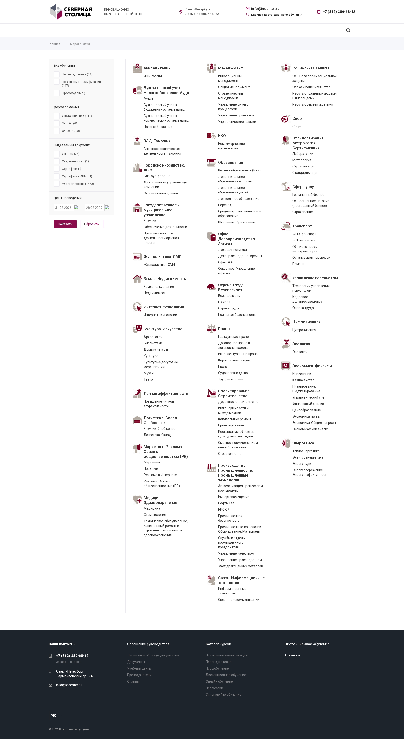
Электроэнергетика (307, 457)
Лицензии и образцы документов (153, 655)
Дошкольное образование (238, 198)
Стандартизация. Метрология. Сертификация (308, 143)
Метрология (301, 160)
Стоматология (155, 515)
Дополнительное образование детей (233, 190)
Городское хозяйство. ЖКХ (164, 167)
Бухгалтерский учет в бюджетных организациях (164, 107)
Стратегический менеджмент (230, 95)
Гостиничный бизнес (308, 195)
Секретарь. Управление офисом (236, 271)
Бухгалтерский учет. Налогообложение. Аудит (167, 90)
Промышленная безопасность (230, 518)
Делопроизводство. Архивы (240, 256)
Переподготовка (218, 662)
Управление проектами (236, 115)
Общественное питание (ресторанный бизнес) (310, 203)
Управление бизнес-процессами (233, 106)
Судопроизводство (233, 373)
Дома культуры (156, 349)
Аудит (148, 98)
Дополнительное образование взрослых (236, 179)
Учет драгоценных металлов (240, 566)
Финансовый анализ (308, 404)
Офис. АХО (226, 262)
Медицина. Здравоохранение (160, 500)
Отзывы (133, 681)
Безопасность (229, 296)
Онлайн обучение (219, 681)
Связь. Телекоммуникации (238, 599)
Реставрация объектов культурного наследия (236, 434)
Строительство (230, 453)
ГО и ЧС (224, 302)
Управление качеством (236, 553)
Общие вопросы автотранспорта (304, 249)
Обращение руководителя (148, 644)
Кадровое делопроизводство (307, 299)
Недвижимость (155, 293)
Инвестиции (301, 374)
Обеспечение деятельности (165, 227)
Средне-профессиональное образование (239, 213)
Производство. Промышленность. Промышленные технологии (235, 472)
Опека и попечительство (311, 87)
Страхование (302, 212)
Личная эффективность (166, 393)
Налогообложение (158, 127)
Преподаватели (139, 675)
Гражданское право (233, 337)
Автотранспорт (304, 234)
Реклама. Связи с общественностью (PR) (162, 483)
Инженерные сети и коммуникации (233, 410)
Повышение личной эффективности (159, 404)
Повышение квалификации (227, 655)
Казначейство (303, 380)
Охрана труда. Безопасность (231, 287)
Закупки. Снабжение (159, 428)
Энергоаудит (302, 464)
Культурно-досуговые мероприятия (161, 364)
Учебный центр (139, 668)
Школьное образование (236, 222)
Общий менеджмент (234, 87)
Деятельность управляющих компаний (166, 184)
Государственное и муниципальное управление (162, 210)
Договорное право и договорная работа (234, 345)
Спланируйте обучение (223, 694)
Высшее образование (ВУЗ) (239, 170)
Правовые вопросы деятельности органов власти (161, 237)
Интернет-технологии (164, 307)
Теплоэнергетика (306, 451)
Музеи (149, 373)
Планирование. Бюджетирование (306, 389)
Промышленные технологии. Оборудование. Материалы (240, 529)
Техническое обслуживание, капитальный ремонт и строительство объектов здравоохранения (166, 528)
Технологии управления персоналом (311, 288)
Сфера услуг (303, 187)
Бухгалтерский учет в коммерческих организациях (166, 118)
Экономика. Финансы (312, 366)
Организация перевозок (311, 257)
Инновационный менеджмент (230, 78)
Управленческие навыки (237, 122)
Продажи (151, 468)
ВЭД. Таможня (157, 141)
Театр (148, 379)
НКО (222, 136)
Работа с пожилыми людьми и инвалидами (314, 95)
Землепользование (159, 286)
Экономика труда (306, 416)
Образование (230, 162)
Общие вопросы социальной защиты (314, 78)
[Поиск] (348, 30)
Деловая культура (232, 249)
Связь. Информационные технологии (241, 580)
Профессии (214, 688)
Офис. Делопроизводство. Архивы (237, 239)
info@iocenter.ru (265, 9)
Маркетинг (152, 462)
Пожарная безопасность (237, 315)
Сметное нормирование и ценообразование (238, 445)
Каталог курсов (218, 644)
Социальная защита (311, 68)
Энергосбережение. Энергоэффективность (310, 472)
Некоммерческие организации (231, 146)
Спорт (298, 118)
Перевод (225, 205)
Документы (136, 662)
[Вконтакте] (53, 715)
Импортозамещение (233, 497)
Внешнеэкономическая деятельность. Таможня (162, 151)
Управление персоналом (315, 278)
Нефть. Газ (226, 503)
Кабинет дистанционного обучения (276, 14)
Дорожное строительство (238, 402)
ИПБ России (153, 76)
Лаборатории (302, 154)
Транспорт (302, 226)
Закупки (150, 220)
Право (224, 329)
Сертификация (303, 166)
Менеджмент (230, 68)
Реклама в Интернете (160, 475)
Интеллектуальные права (238, 354)
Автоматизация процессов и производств (240, 488)
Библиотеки (153, 343)
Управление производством (240, 560)
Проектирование (231, 425)
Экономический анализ (310, 429)
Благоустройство (157, 176)
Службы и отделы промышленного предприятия (231, 542)
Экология (301, 344)
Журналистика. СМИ (162, 257)
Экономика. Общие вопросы (314, 423)
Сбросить (91, 224)
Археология (153, 337)
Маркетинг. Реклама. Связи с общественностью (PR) (166, 451)
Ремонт (298, 264)
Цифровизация (306, 322)
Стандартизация (305, 173)
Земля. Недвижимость (165, 279)
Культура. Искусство (163, 329)
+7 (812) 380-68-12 (339, 12)
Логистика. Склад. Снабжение (161, 420)
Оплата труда (303, 308)
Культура (151, 356)
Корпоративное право (235, 360)
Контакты (292, 655)
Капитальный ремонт (234, 419)
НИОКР (223, 509)
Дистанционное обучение (226, 675)
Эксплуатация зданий (161, 193)
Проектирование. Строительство (234, 393)
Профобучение (217, 668)
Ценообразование (306, 410)
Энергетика (303, 443)
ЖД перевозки (303, 240)
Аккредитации (157, 68)
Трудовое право (230, 379)
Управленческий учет (309, 397)
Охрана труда (228, 308)
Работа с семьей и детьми (312, 104)
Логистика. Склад (157, 435)
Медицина (152, 508)
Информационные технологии (232, 591)
